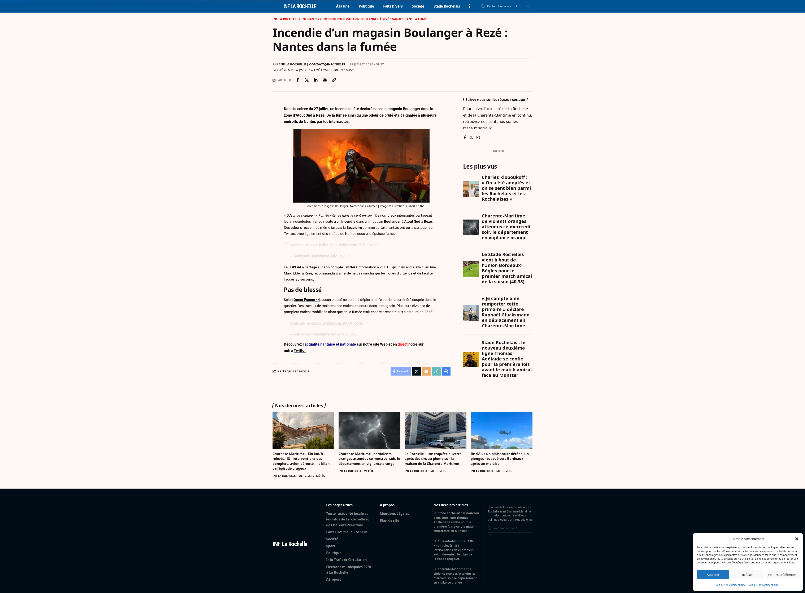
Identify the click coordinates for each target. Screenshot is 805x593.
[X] (471, 137)
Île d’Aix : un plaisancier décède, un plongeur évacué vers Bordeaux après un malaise (500, 458)
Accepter (713, 574)
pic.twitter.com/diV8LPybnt (355, 244)
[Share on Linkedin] (316, 80)
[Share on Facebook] (297, 80)
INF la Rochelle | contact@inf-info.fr (312, 64)
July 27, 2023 (340, 256)
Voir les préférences (782, 574)
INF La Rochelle (284, 476)
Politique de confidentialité (730, 585)
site (376, 344)
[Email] (325, 80)
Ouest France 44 (306, 300)
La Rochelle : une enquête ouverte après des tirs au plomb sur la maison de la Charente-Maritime (433, 458)
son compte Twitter (339, 267)
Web (384, 344)
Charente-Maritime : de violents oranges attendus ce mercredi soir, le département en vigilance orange (369, 458)
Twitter (300, 350)
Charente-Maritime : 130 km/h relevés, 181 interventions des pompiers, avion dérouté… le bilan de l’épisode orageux (301, 461)
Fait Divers (306, 476)
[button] (797, 539)
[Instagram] (478, 137)
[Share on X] (307, 80)
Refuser (747, 574)
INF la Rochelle (299, 6)
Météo (320, 476)
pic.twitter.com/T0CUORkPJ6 (340, 323)
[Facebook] (465, 137)
